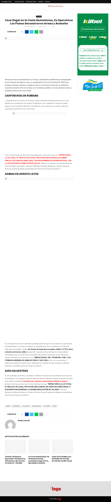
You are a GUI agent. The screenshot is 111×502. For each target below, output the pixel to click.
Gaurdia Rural (36, 406)
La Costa (39, 16)
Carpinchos (16, 406)
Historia (47, 1)
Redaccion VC (31, 26)
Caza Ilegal (26, 406)
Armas (8, 406)
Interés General (19, 1)
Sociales (40, 1)
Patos (54, 406)
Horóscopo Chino (31, 1)
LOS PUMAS (47, 406)
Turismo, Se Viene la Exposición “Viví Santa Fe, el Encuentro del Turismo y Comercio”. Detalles (15, 460)
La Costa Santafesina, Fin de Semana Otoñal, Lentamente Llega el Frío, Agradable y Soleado (38, 460)
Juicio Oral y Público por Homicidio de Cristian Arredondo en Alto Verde (62, 459)
